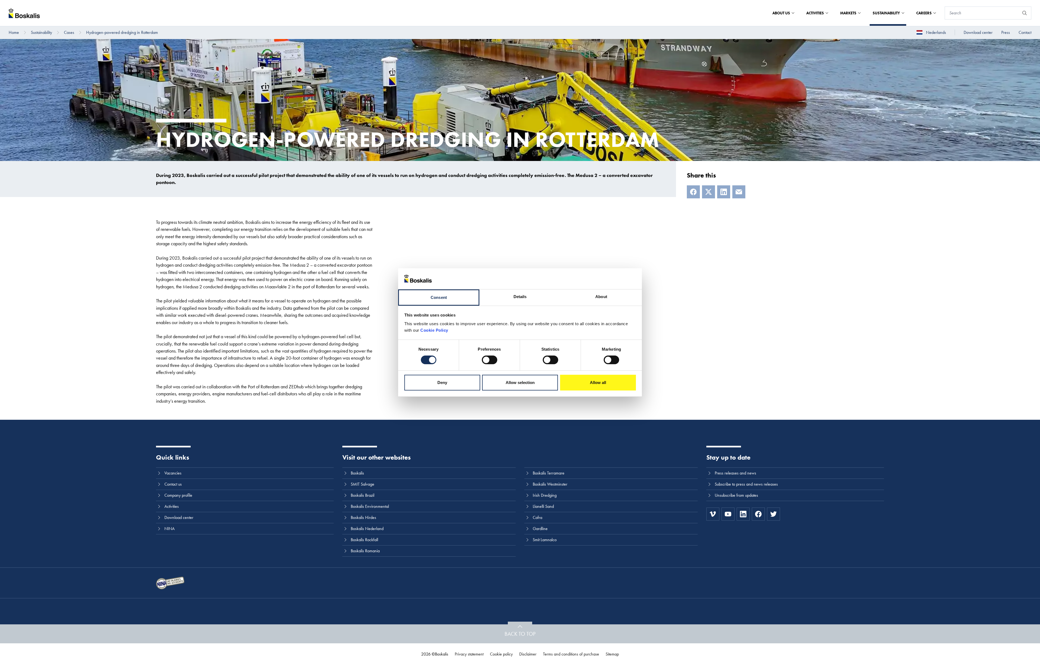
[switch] (489, 360)
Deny (442, 382)
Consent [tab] (439, 297)
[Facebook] (693, 191)
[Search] (1024, 13)
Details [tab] (520, 296)
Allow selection (520, 382)
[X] (708, 191)
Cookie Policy (434, 330)
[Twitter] (773, 514)
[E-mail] (738, 191)
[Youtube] (728, 514)
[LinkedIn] (723, 191)
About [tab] (601, 296)
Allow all (598, 382)
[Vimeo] (712, 514)
